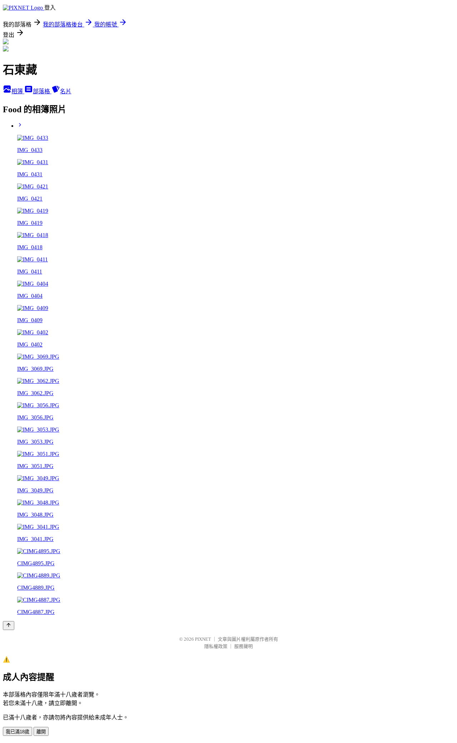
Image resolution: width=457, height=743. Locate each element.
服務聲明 (243, 646)
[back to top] (8, 625)
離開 (41, 731)
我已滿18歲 (17, 731)
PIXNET (203, 639)
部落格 (42, 91)
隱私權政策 (215, 646)
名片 (65, 91)
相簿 (17, 91)
